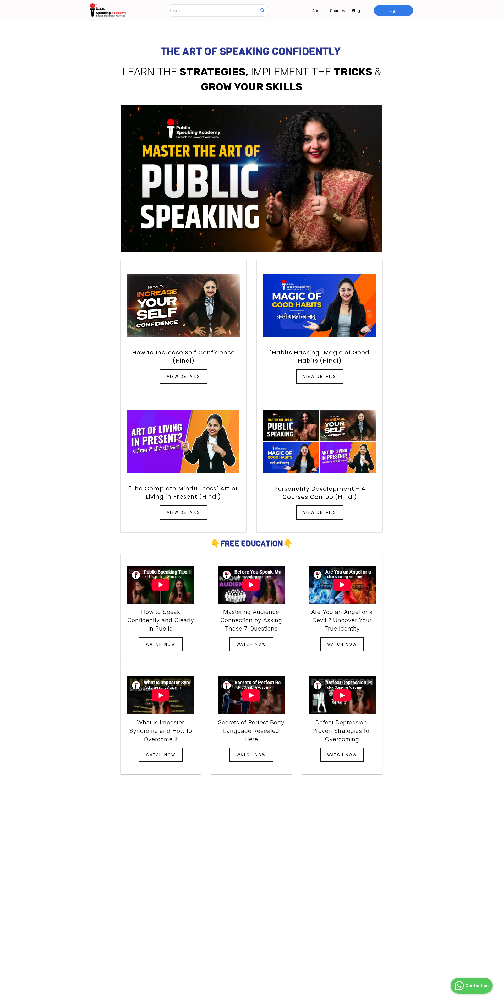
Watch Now (161, 644)
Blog (356, 10)
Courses (337, 10)
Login (393, 10)
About (317, 10)
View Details (183, 376)
